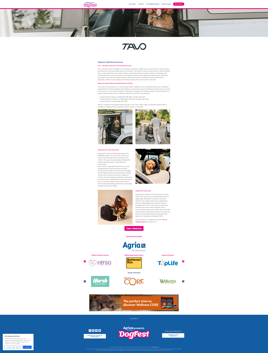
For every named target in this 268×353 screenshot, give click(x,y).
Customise (9, 347)
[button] (85, 261)
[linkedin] (99, 330)
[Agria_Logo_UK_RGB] (134, 240)
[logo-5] (134, 37)
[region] (18, 342)
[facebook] (90, 330)
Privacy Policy (156, 347)
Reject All (18, 347)
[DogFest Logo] (90, 2)
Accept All (27, 347)
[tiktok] (96, 330)
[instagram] (93, 330)
